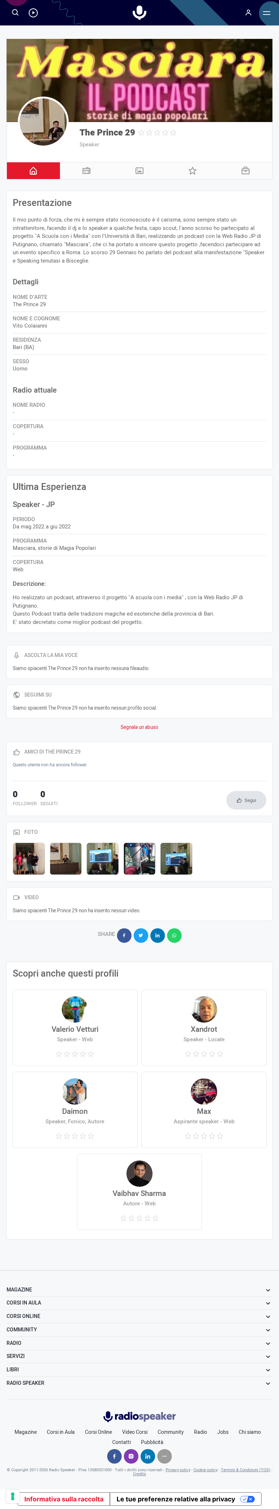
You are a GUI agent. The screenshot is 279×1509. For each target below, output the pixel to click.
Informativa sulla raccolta (64, 1499)
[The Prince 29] (43, 122)
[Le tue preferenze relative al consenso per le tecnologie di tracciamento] (13, 1496)
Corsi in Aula (61, 1432)
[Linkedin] (148, 1456)
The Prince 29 (107, 132)
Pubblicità (152, 1442)
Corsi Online (98, 1432)
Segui (250, 800)
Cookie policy (206, 1470)
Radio (200, 1432)
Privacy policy (178, 1470)
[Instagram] (131, 1456)
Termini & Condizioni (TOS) (245, 1470)
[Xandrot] (204, 1028)
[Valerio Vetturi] (75, 1028)
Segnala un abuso (139, 727)
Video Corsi (134, 1432)
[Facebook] (114, 1456)
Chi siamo (250, 1432)
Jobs (223, 1432)
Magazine (26, 1432)
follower (25, 799)
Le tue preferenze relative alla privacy (176, 1499)
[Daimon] (75, 1110)
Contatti (121, 1442)
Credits (139, 1474)
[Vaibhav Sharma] (139, 1192)
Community (171, 1432)
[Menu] (248, 13)
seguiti (49, 799)
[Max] (204, 1110)
